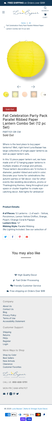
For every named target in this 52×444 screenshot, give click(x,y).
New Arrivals (9, 361)
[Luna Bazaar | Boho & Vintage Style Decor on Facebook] (7, 394)
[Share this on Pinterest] (20, 237)
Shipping (7, 332)
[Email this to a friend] (27, 237)
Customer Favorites (12, 367)
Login (5, 344)
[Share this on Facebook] (12, 237)
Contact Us (8, 309)
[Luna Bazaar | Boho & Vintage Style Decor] (26, 13)
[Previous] (19, 87)
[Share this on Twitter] (5, 237)
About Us (7, 306)
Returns (6, 335)
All (30, 23)
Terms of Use (9, 318)
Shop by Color (9, 355)
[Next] (33, 87)
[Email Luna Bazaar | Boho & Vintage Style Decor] (4, 394)
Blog (5, 312)
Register (7, 341)
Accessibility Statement (14, 321)
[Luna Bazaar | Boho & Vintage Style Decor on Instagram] (11, 394)
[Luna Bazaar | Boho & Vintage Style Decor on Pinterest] (14, 394)
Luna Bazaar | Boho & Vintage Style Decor (29, 409)
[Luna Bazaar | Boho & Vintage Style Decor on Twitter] (17, 394)
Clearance (7, 364)
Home (23, 23)
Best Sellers (8, 358)
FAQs (5, 338)
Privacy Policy (9, 315)
